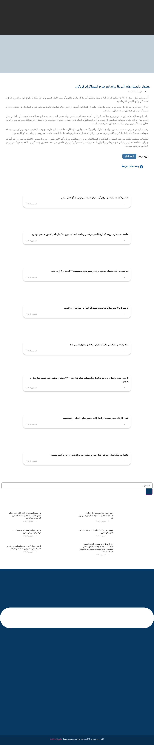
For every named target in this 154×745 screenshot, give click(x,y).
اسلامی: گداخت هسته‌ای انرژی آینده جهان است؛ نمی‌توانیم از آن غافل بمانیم (94, 198)
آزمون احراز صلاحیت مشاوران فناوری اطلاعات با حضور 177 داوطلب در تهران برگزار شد (96, 515)
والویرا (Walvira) (56, 739)
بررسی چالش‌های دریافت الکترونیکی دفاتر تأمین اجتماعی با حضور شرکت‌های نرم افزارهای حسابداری (25, 515)
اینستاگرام (129, 156)
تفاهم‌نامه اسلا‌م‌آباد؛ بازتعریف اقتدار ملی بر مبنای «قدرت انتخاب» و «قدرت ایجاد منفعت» (89, 455)
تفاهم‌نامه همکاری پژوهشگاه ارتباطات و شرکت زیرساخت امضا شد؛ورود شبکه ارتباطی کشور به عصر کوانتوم (80, 234)
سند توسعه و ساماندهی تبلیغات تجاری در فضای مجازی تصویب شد (99, 345)
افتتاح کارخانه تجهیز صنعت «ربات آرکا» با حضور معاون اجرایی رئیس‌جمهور (95, 418)
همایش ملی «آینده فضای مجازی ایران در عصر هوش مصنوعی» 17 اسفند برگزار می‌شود (89, 271)
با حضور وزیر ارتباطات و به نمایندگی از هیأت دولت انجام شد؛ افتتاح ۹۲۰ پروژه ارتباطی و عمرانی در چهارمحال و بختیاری (79, 380)
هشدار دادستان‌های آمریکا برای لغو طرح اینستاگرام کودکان (112, 86)
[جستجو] (149, 491)
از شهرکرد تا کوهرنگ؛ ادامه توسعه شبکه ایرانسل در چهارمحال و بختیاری (96, 308)
